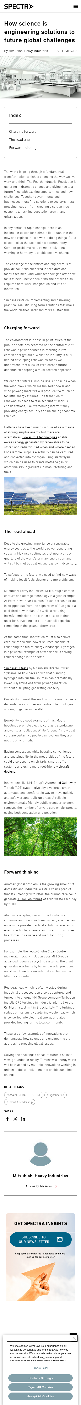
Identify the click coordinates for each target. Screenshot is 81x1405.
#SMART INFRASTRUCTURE (24, 1095)
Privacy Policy (40, 1368)
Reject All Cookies (40, 1387)
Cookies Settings (40, 1378)
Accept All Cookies (40, 1396)
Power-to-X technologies (39, 437)
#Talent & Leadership (20, 1102)
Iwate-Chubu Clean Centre (47, 951)
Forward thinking (22, 147)
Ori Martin (11, 1007)
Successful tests (16, 668)
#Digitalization (55, 1095)
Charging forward (23, 131)
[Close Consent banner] (74, 1338)
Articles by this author (39, 1186)
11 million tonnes (29, 899)
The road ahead (21, 139)
